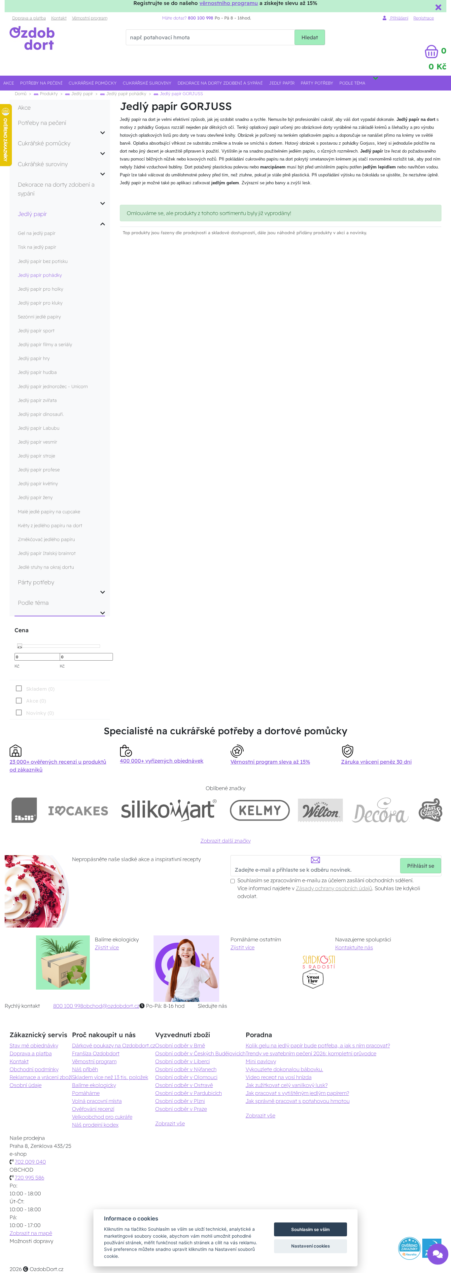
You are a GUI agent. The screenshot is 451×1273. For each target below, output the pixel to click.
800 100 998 (68, 1005)
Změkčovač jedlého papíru (46, 539)
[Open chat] (437, 1252)
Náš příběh (85, 1069)
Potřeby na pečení (41, 83)
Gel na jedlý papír (36, 233)
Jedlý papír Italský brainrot (47, 553)
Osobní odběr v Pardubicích (188, 1093)
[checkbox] (34, 712)
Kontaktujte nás (354, 947)
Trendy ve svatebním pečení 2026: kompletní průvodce (311, 1053)
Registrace (423, 17)
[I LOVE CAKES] (78, 810)
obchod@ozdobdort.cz (111, 1005)
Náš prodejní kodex (95, 1124)
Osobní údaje (26, 1085)
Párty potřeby (317, 83)
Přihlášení (398, 17)
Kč (17, 666)
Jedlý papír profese (39, 470)
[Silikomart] (169, 810)
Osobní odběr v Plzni (180, 1101)
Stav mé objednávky (34, 1045)
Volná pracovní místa (97, 1101)
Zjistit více (107, 947)
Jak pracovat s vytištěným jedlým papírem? (297, 1093)
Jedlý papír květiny (38, 484)
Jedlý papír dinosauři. (41, 414)
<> (19, 646)
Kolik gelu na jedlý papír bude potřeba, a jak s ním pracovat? (318, 1045)
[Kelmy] (260, 810)
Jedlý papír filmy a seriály (45, 344)
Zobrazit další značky (225, 840)
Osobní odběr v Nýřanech (186, 1069)
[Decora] (380, 810)
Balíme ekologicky (94, 1085)
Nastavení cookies (310, 1246)
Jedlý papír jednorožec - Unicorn (53, 386)
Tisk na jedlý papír (37, 247)
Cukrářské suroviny (147, 83)
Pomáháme (86, 1093)
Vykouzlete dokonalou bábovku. (284, 1069)
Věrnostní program (89, 17)
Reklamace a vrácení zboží (41, 1077)
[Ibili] (24, 810)
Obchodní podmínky (34, 1069)
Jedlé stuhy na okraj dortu (46, 567)
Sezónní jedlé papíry (39, 317)
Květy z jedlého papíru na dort (50, 525)
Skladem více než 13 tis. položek (110, 1077)
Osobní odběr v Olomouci (186, 1077)
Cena (21, 630)
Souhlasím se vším (310, 1229)
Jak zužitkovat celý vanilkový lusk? (287, 1085)
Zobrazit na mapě (31, 1233)
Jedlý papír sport (36, 331)
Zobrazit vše (170, 1123)
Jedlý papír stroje (36, 456)
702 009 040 (30, 1161)
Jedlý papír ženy (35, 497)
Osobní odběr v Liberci (182, 1061)
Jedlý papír (282, 83)
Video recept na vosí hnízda (279, 1077)
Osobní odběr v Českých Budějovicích (200, 1053)
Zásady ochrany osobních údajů (334, 888)
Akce (8, 83)
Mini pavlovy (261, 1061)
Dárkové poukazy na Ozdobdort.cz (113, 1045)
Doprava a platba (29, 17)
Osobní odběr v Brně (180, 1045)
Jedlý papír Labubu (38, 428)
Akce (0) (36, 701)
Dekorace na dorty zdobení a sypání (220, 83)
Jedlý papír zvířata (37, 400)
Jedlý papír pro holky (40, 289)
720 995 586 (29, 1177)
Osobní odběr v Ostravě (184, 1085)
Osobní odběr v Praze (181, 1109)
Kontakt (59, 17)
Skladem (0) (40, 689)
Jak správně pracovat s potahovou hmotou (298, 1101)
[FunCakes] (430, 810)
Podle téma (352, 83)
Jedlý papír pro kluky (40, 303)
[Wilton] (320, 810)
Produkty (48, 93)
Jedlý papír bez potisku (43, 261)
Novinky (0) (40, 713)
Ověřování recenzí (93, 1109)
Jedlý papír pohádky (125, 93)
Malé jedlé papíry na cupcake (49, 512)
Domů (20, 93)
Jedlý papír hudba (37, 372)
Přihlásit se (420, 865)
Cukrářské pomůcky (93, 83)
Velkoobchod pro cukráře (102, 1116)
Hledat (309, 37)
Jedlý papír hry (34, 358)
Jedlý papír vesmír (37, 442)
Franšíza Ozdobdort (96, 1053)
